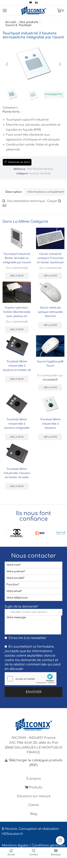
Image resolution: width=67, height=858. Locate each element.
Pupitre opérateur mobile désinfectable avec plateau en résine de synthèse (16, 314)
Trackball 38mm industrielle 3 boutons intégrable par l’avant (16, 425)
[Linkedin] (36, 2)
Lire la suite (17, 276)
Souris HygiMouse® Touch (50, 363)
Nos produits (29, 22)
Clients (33, 805)
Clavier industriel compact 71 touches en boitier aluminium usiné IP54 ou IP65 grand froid (50, 262)
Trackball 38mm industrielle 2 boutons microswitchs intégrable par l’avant (50, 428)
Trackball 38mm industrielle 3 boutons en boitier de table (17, 368)
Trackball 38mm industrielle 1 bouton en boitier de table (16, 473)
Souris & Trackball (18, 25)
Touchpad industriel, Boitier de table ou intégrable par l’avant (17, 258)
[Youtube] (30, 2)
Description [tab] (13, 191)
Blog (33, 814)
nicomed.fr (50, 379)
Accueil (10, 22)
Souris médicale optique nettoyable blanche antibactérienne (50, 314)
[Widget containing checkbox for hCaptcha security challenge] (31, 678)
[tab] (14, 192)
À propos (33, 778)
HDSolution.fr (12, 834)
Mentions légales (15, 845)
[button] (7, 64)
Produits (35, 787)
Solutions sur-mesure (34, 796)
